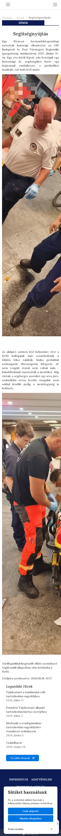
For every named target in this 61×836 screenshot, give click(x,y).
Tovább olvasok (20, 758)
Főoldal (7, 18)
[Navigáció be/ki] (55, 4)
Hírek (20, 18)
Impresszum (18, 779)
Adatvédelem (41, 779)
